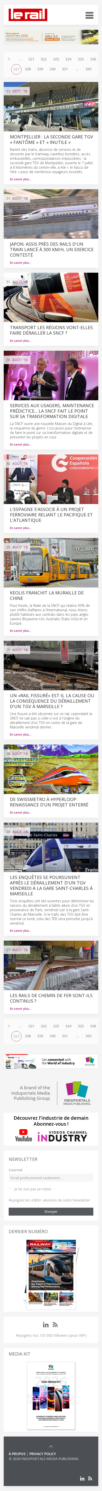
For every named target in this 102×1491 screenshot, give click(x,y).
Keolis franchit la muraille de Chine (47, 595)
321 (31, 59)
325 (81, 59)
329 (40, 69)
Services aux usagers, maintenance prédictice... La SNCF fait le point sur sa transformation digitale (52, 410)
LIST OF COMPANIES (25, 1463)
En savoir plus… (20, 179)
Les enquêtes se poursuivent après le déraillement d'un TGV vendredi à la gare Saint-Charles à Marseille (51, 885)
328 (28, 69)
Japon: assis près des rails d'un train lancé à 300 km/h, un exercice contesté (52, 249)
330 (52, 69)
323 (56, 59)
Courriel (15, 1170)
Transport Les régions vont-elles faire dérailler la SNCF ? (51, 330)
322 (44, 59)
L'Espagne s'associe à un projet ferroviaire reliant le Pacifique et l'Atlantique (51, 514)
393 (88, 69)
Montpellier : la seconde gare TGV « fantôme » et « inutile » (51, 139)
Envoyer (51, 1211)
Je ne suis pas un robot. (33, 1189)
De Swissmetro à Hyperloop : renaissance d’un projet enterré (49, 802)
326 (93, 59)
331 (65, 69)
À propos (17, 1453)
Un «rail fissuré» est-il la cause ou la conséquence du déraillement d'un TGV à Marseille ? (52, 700)
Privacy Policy (42, 1453)
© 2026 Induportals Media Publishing (43, 1458)
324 (68, 59)
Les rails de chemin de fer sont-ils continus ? (51, 998)
